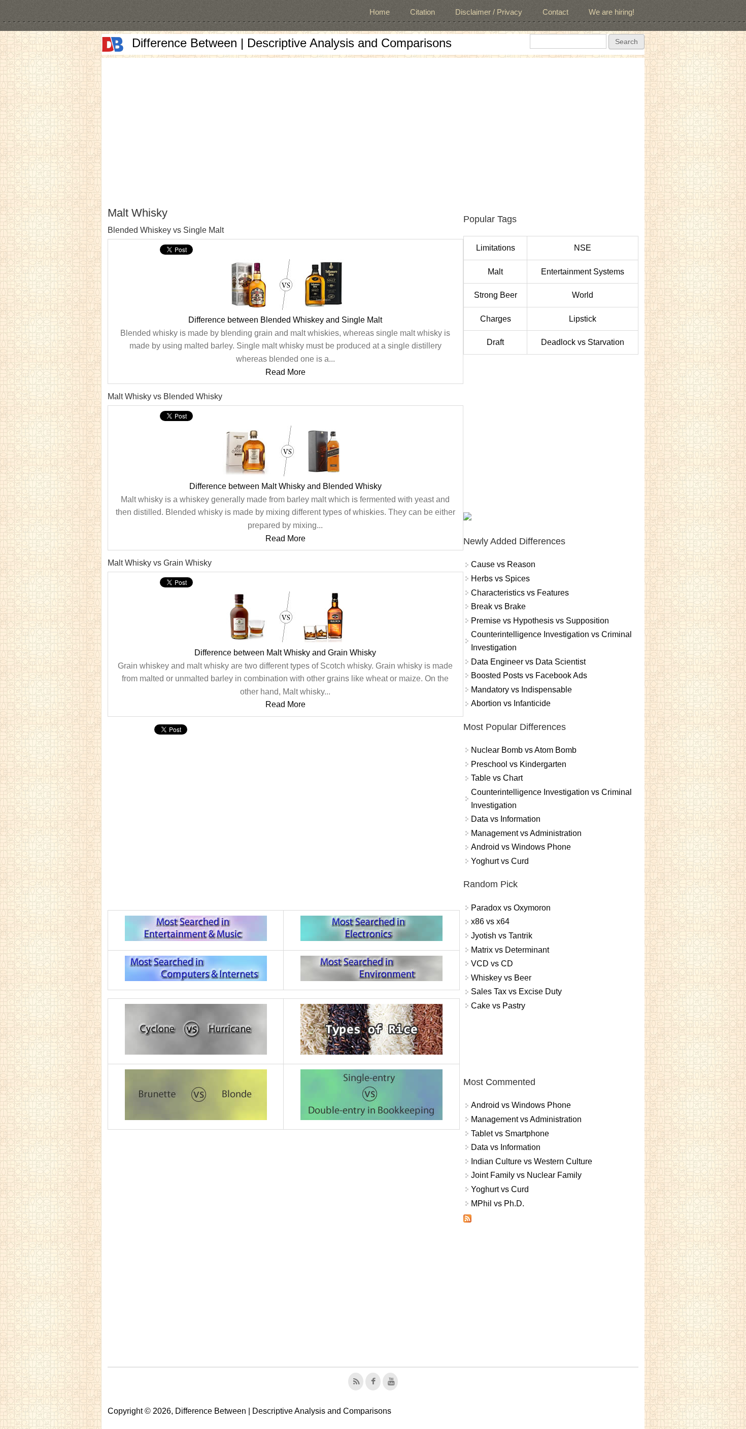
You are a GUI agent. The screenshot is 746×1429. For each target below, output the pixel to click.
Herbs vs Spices (500, 578)
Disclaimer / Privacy (488, 12)
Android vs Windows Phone (521, 847)
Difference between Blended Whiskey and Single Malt (285, 320)
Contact (555, 12)
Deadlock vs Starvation (582, 342)
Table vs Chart (497, 778)
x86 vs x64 (490, 921)
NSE (582, 247)
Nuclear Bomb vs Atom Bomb (524, 750)
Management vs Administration (526, 833)
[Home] (112, 44)
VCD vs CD (492, 963)
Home (379, 12)
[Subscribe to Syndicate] (467, 1219)
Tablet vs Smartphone (510, 1133)
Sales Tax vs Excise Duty (516, 991)
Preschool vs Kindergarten (518, 764)
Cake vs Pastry (498, 1005)
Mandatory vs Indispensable (521, 689)
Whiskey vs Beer (501, 977)
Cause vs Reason (503, 564)
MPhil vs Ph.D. (497, 1203)
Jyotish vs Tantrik (501, 935)
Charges (495, 319)
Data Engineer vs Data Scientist (528, 661)
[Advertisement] (373, 129)
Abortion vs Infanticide (511, 703)
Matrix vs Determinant (510, 950)
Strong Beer (495, 295)
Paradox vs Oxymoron (511, 907)
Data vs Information (505, 819)
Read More (285, 372)
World (582, 295)
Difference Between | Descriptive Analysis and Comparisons (292, 43)
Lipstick (582, 319)
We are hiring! (611, 12)
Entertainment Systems (582, 271)
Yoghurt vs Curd (500, 861)
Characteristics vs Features (520, 592)
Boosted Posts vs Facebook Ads (529, 675)
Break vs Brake (498, 606)
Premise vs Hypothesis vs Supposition (540, 620)
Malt (495, 271)
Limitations (495, 247)
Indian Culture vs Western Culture (531, 1161)
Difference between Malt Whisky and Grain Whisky (285, 652)
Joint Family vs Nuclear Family (526, 1175)
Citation (422, 12)
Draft (495, 342)
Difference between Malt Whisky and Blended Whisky (285, 486)
